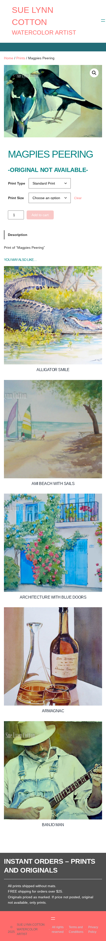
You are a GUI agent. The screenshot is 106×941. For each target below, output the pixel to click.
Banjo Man (53, 825)
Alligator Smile (53, 370)
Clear (78, 198)
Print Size (16, 198)
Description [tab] (17, 235)
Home (8, 58)
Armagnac (53, 711)
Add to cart (40, 215)
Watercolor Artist (44, 32)
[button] (94, 72)
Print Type (16, 183)
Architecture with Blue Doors (53, 597)
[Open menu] (103, 20)
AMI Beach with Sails (53, 483)
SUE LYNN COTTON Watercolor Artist (31, 929)
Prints (20, 58)
